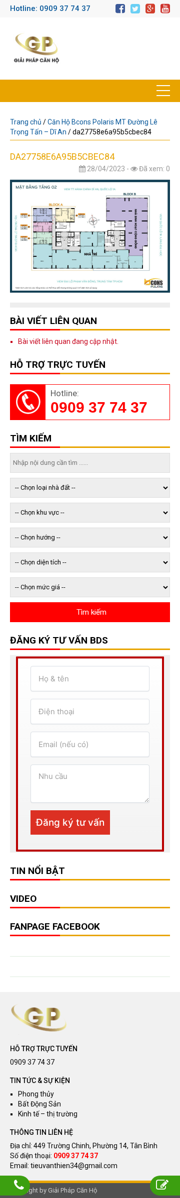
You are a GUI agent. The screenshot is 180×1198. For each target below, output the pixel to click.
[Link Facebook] (120, 8)
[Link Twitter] (135, 8)
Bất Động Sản (39, 1104)
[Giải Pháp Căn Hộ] (36, 48)
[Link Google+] (150, 8)
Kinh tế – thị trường (48, 1114)
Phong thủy (36, 1094)
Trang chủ (26, 122)
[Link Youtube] (165, 8)
